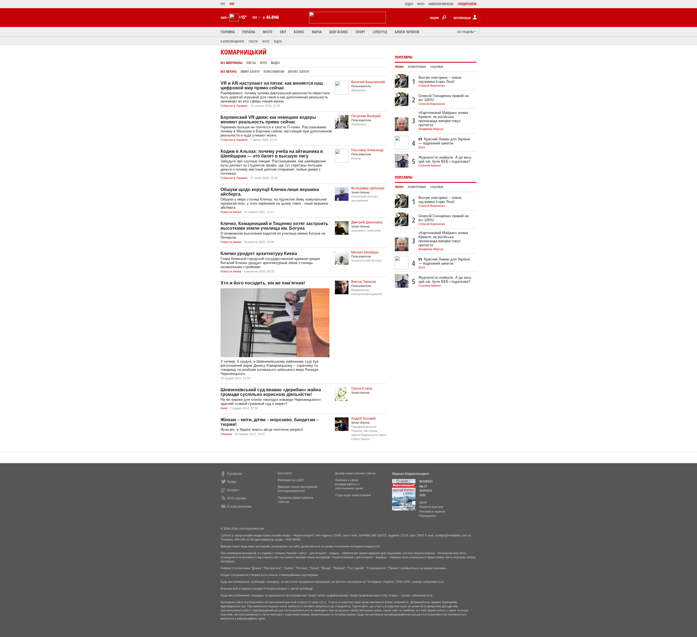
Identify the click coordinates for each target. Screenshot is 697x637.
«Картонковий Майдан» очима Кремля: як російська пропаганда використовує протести (443, 119)
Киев (224, 408)
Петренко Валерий (366, 116)
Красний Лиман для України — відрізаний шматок (444, 141)
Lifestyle (380, 31)
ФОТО (420, 4)
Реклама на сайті (291, 480)
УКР (232, 4)
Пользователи (274, 71)
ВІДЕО (409, 4)
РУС (223, 4)
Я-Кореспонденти (232, 41)
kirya (421, 147)
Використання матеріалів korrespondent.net (297, 489)
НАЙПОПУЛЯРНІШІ (441, 4)
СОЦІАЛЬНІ (436, 66)
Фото (266, 41)
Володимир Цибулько (367, 188)
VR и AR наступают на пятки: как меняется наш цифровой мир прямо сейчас (272, 85)
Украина (226, 434)
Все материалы (231, 62)
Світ (283, 31)
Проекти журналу (431, 506)
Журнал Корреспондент (410, 474)
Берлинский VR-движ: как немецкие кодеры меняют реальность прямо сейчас (268, 119)
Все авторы (229, 71)
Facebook (234, 474)
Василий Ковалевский (368, 82)
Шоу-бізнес (338, 31)
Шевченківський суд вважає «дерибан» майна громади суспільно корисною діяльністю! (271, 392)
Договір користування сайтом (355, 473)
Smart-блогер (250, 71)
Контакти (285, 473)
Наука (317, 31)
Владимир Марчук (431, 129)
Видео (275, 62)
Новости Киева (231, 212)
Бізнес (299, 31)
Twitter (232, 482)
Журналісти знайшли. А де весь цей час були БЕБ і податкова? (445, 159)
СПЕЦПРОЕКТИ (467, 4)
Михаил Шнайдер (364, 252)
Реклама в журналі (432, 511)
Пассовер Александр (367, 150)
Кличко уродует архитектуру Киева (259, 253)
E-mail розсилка (239, 506)
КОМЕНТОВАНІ (417, 66)
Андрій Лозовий (363, 418)
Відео (278, 41)
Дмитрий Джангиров (366, 222)
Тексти (253, 41)
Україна (248, 31)
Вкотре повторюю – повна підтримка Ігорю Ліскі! (439, 79)
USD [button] (255, 17)
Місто (267, 31)
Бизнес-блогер (298, 71)
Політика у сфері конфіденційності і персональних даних (349, 484)
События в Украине (234, 105)
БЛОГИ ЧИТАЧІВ (407, 31)
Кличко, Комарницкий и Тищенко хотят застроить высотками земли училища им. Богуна (274, 225)
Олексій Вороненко (431, 85)
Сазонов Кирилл (429, 165)
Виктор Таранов (363, 282)
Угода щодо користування (353, 495)
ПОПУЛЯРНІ (403, 57)
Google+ (233, 490)
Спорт (360, 31)
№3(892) (426, 481)
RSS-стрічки (236, 498)
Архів (423, 502)
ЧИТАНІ (399, 66)
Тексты (251, 62)
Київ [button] (224, 18)
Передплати (427, 515)
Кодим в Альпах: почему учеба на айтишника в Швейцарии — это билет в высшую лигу (272, 153)
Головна (228, 31)
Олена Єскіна (361, 388)
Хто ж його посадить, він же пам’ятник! (263, 283)
